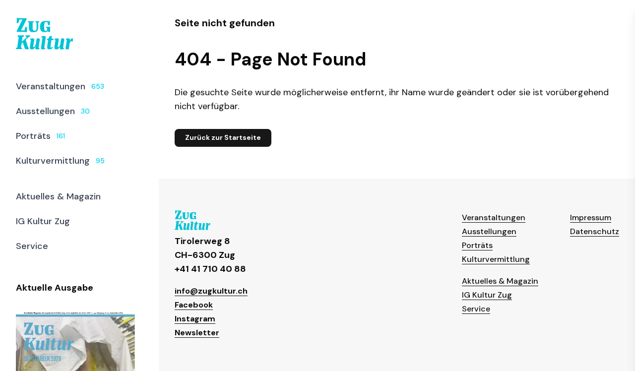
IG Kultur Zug (487, 295)
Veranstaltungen (493, 217)
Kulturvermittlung (496, 259)
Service (476, 309)
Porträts (477, 245)
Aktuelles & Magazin (500, 281)
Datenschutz (594, 231)
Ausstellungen (489, 231)
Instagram (195, 318)
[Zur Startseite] (44, 34)
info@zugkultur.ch (211, 291)
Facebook (194, 305)
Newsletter (197, 332)
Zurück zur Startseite (223, 137)
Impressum (590, 217)
